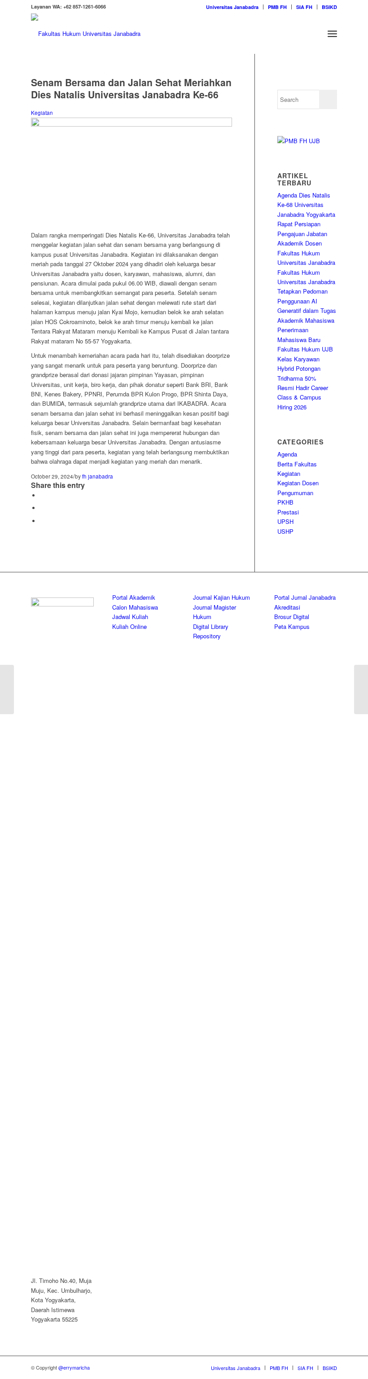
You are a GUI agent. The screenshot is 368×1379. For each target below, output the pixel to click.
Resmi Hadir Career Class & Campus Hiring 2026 (302, 397)
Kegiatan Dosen (298, 483)
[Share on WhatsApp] (42, 521)
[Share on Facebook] (42, 495)
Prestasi (288, 512)
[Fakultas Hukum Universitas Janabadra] (85, 33)
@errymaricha (74, 1367)
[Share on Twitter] (42, 508)
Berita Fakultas (297, 464)
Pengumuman (295, 492)
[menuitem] (232, 6)
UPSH (285, 521)
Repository (207, 636)
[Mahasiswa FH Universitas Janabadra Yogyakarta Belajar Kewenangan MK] (7, 689)
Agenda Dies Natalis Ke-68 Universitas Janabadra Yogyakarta (306, 205)
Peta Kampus (292, 626)
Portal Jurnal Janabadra (305, 597)
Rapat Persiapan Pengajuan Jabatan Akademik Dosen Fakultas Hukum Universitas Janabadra (306, 243)
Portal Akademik (133, 597)
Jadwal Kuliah (130, 616)
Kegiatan (42, 112)
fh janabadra (97, 476)
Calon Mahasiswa (135, 607)
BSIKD (329, 7)
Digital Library (210, 626)
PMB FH (277, 7)
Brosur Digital (291, 616)
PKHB (285, 502)
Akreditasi (287, 607)
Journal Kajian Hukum (221, 597)
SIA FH (304, 7)
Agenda (287, 454)
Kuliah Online (129, 626)
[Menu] (332, 34)
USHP (285, 531)
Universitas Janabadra (232, 7)
